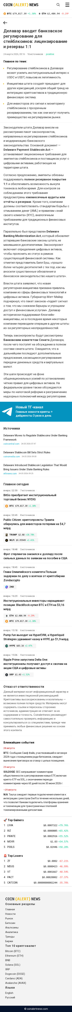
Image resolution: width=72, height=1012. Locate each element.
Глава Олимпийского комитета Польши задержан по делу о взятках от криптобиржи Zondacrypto (34, 576)
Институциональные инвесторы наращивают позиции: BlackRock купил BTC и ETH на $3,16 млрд (33, 605)
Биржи (9, 941)
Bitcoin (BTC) (12, 951)
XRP (7, 969)
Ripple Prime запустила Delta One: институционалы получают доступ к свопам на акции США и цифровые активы (35, 664)
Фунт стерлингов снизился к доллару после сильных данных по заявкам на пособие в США (35, 556)
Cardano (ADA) (14, 978)
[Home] (5, 23)
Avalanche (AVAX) (15, 983)
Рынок (9, 918)
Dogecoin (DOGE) (15, 973)
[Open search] (58, 5)
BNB (7, 960)
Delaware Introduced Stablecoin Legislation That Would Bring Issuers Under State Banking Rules (35, 467)
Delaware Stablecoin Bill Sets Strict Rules (26, 452)
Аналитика (11, 932)
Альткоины (12, 927)
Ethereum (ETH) (14, 955)
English (9, 993)
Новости (10, 914)
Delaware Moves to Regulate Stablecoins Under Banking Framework (35, 437)
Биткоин (10, 923)
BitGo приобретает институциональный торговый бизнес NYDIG (29, 497)
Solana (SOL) (12, 964)
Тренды (10, 936)
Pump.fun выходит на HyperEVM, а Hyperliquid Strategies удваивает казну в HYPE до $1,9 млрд (36, 637)
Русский (10, 997)
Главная (10, 909)
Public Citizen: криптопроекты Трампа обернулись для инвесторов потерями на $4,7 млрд (34, 524)
